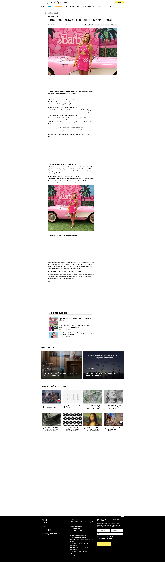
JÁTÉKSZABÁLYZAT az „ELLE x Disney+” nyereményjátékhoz (82, 521)
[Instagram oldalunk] (55, 2)
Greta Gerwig (90, 24)
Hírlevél (65, 2)
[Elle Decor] (44, 2)
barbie (85, 24)
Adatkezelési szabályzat (75, 533)
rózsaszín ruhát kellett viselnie (65, 119)
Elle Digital (48, 6)
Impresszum (72, 524)
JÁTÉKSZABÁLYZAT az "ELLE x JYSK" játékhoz (79, 551)
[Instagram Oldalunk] (44, 522)
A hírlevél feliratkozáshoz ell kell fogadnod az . (108, 537)
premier (102, 24)
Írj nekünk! (44, 526)
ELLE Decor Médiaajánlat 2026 (76, 530)
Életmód (83, 6)
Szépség (66, 6)
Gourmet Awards (57, 6)
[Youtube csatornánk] (58, 2)
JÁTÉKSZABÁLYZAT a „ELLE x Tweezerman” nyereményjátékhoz (79, 555)
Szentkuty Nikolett (65, 24)
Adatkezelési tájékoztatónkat (106, 538)
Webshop (119, 2)
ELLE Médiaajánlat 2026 (75, 528)
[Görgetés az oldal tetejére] (122, 516)
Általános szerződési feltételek (76, 526)
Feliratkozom (104, 544)
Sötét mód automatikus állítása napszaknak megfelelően (50, 534)
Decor (98, 6)
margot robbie (97, 24)
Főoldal (50, 12)
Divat (42, 6)
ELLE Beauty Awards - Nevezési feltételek (78, 535)
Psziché (77, 6)
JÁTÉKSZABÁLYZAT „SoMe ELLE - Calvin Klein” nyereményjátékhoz (79, 548)
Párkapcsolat (91, 6)
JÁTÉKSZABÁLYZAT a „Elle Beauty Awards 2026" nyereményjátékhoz (80, 544)
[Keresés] (122, 6)
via (49, 281)
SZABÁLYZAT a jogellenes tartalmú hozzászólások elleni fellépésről (81, 540)
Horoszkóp (104, 6)
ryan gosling (108, 24)
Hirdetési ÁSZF (73, 558)
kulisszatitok (113, 24)
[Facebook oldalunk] (52, 2)
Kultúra (72, 6)
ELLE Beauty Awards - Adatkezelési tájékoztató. (79, 537)
